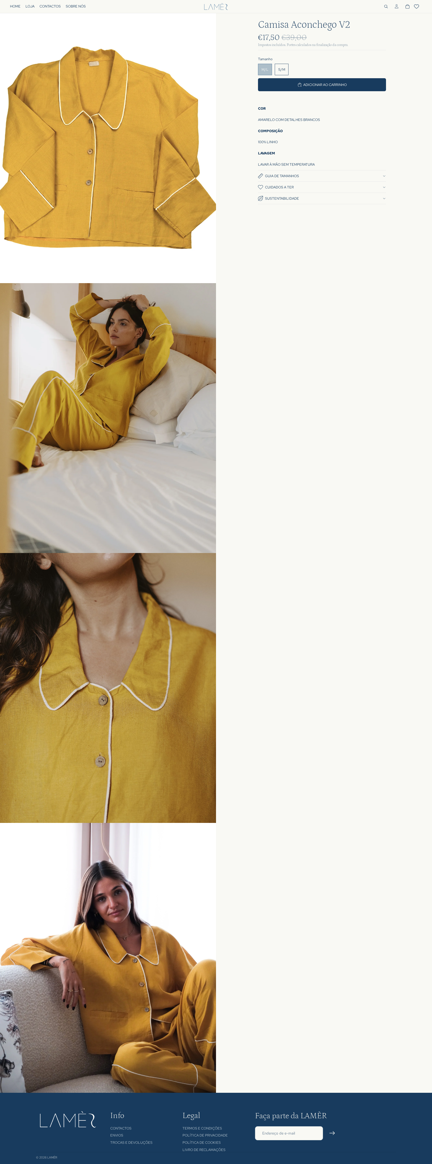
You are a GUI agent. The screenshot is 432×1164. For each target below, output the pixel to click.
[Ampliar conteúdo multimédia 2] (108, 418)
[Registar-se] (332, 1133)
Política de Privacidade (205, 1135)
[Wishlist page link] (416, 6)
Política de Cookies (201, 1142)
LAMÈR (52, 1158)
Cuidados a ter (279, 187)
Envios (116, 1135)
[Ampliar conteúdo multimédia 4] (108, 958)
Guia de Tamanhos (282, 176)
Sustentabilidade (282, 198)
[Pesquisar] (386, 6)
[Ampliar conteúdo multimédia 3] (108, 688)
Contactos (121, 1128)
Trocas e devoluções (131, 1142)
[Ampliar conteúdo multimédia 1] (108, 148)
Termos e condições (202, 1128)
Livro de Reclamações (204, 1150)
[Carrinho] (407, 6)
